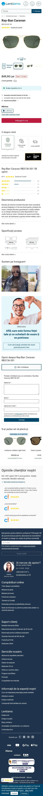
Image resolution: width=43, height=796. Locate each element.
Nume (6, 398)
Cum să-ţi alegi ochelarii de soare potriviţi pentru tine (21, 346)
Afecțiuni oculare (8, 696)
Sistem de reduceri (8, 662)
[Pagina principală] (2, 16)
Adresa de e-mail (10, 406)
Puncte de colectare (8, 597)
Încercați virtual (10, 66)
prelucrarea (19, 414)
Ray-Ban (22, 16)
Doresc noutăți (21, 553)
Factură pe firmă (7, 640)
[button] (18, 66)
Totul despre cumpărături (10, 586)
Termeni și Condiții (8, 600)
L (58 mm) (8, 111)
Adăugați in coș (21, 120)
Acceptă (14, 793)
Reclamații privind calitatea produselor (15, 633)
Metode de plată (7, 590)
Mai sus (29, 777)
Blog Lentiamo (7, 722)
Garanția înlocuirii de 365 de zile (13, 636)
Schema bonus (7, 659)
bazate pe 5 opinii (16, 27)
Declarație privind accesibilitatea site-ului (16, 604)
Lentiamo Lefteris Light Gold (14, 450)
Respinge (24, 793)
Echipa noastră (7, 719)
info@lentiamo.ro (22, 575)
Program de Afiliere (8, 673)
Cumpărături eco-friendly (10, 680)
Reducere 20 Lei (7, 666)
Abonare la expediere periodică (12, 655)
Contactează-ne (7, 729)
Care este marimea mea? (11, 114)
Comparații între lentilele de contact (14, 703)
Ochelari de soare (11, 16)
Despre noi (5, 715)
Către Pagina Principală (18, 777)
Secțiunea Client (7, 643)
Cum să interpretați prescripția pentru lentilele (18, 692)
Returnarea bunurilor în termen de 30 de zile (17, 629)
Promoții (5, 677)
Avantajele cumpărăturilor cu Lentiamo (15, 726)
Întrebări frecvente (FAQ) (10, 625)
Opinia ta (7, 383)
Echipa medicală (7, 700)
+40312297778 (21, 572)
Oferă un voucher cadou (10, 670)
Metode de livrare (8, 593)
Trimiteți (21, 420)
